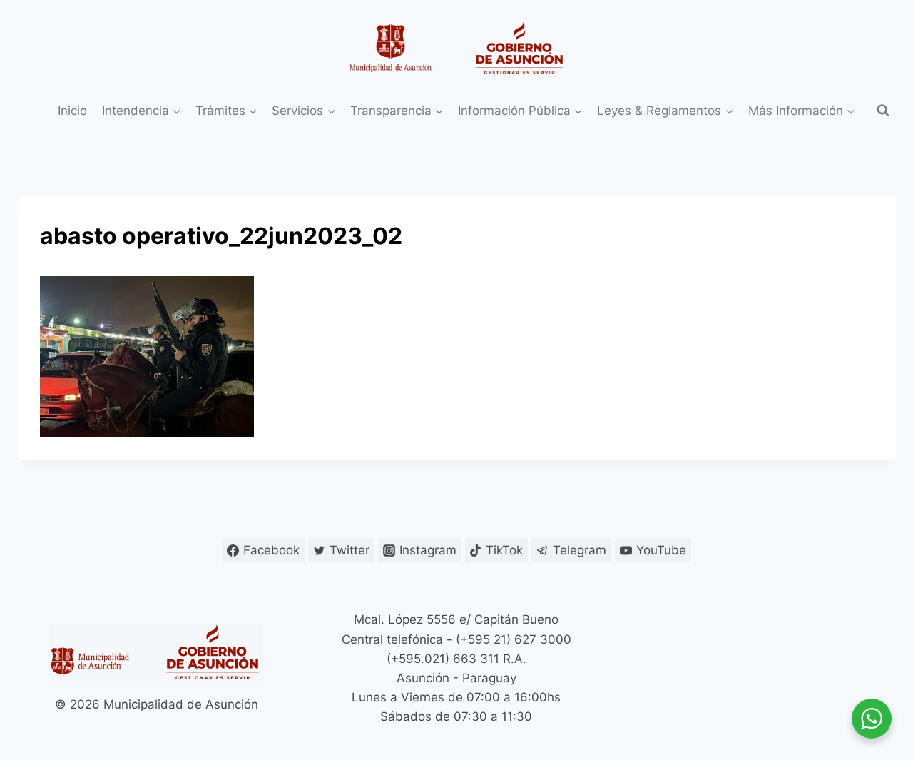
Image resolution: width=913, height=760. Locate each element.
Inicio (72, 110)
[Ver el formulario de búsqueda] (883, 110)
